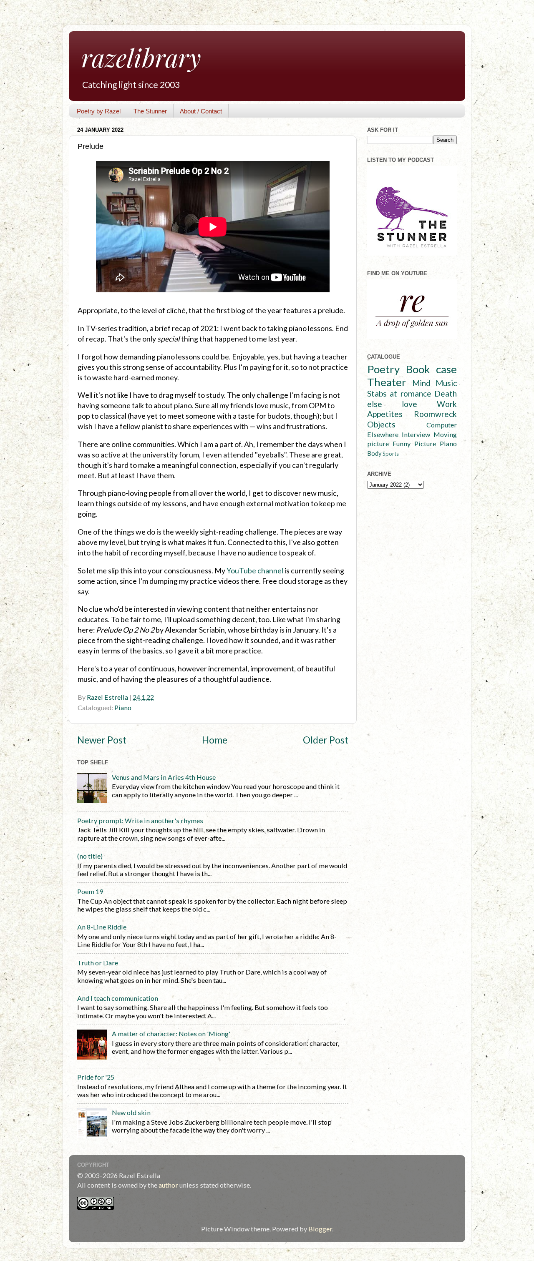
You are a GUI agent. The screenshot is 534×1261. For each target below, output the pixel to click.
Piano (122, 707)
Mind (421, 383)
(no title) (90, 856)
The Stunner (150, 111)
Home (214, 740)
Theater (386, 382)
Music (446, 383)
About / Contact (201, 111)
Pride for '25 (95, 1077)
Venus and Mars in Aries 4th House (164, 777)
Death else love (412, 399)
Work (447, 404)
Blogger (320, 1229)
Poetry (383, 369)
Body (374, 453)
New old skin (131, 1112)
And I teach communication (117, 998)
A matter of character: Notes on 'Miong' (171, 1033)
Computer (441, 425)
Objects (381, 424)
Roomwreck (435, 414)
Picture (425, 443)
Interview (416, 434)
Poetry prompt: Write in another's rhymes (140, 820)
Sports (391, 453)
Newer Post (101, 740)
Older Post (325, 740)
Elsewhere (382, 434)
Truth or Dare (97, 963)
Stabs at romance (399, 393)
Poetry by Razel (99, 111)
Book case (431, 369)
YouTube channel (255, 570)
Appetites (385, 414)
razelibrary (141, 57)
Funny (402, 443)
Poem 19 (90, 891)
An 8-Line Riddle (101, 927)
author (168, 1185)
